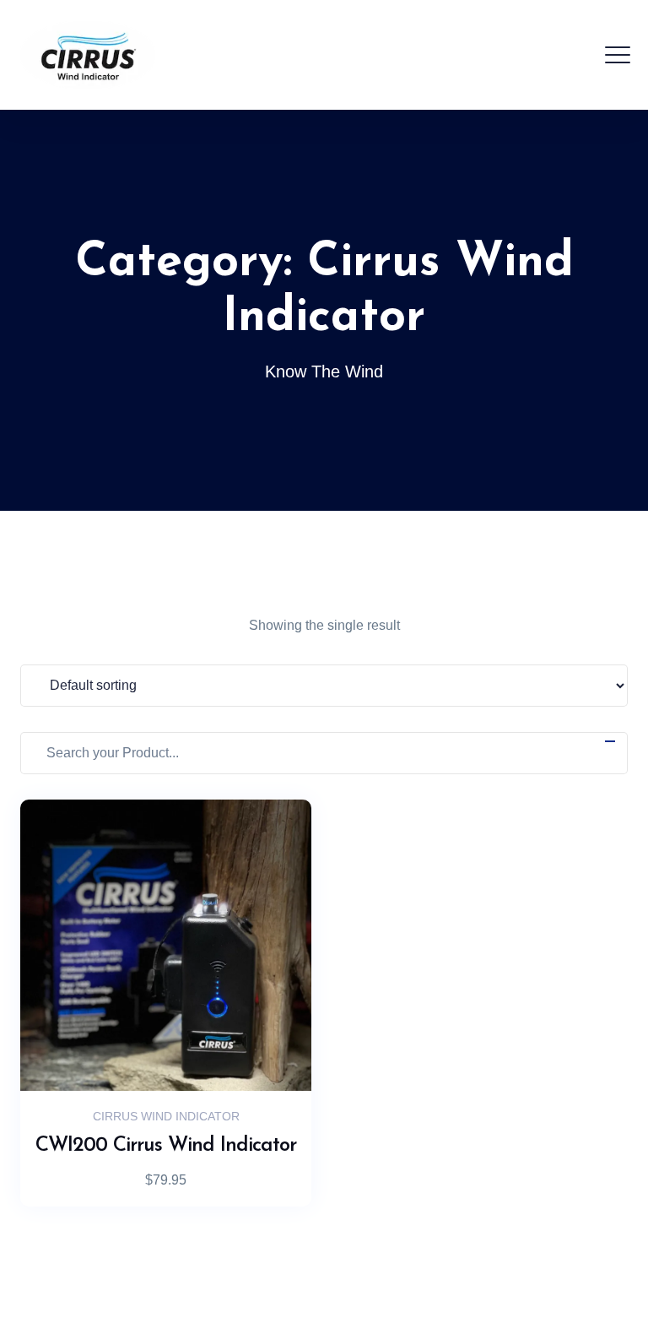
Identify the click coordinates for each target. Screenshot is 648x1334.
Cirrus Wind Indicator (166, 1116)
